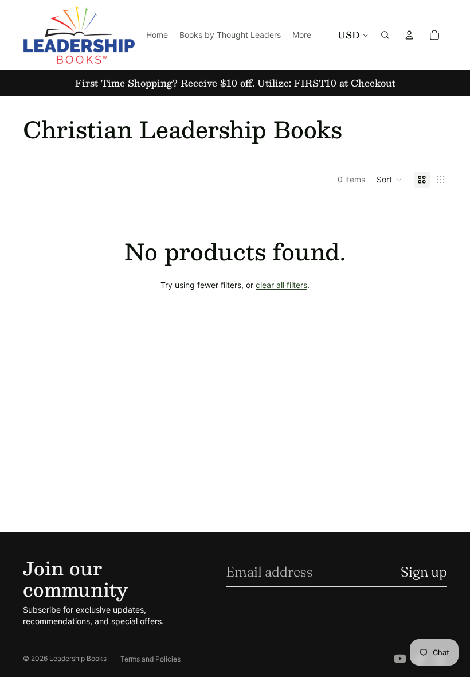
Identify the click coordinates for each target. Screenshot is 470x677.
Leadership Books (78, 658)
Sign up (424, 571)
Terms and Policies (150, 659)
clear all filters (281, 285)
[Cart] (434, 35)
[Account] (409, 35)
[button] (389, 179)
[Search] (385, 35)
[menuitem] (302, 35)
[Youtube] (400, 659)
